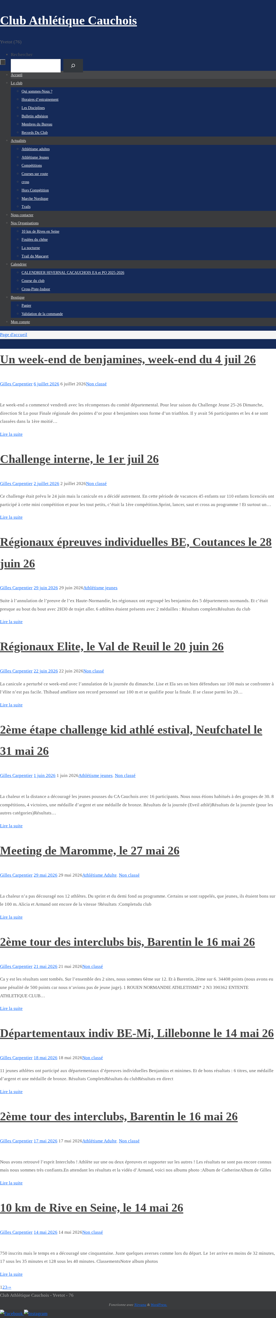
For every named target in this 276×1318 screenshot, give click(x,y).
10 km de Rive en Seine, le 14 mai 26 (91, 1207)
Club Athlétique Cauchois (68, 20)
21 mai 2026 (45, 966)
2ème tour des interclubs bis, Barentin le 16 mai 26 (127, 942)
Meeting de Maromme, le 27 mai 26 (90, 850)
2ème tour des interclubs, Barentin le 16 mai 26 (119, 1116)
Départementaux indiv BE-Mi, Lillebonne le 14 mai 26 (137, 1033)
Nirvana (140, 1305)
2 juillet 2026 (46, 483)
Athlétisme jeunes (100, 587)
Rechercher (22, 54)
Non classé (96, 383)
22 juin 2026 (46, 671)
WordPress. (159, 1305)
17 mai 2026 (45, 1140)
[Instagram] (35, 1313)
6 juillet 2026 (46, 383)
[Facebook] (12, 1313)
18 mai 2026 (45, 1057)
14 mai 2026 (45, 1232)
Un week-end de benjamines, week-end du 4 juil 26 (128, 359)
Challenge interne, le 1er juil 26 (79, 459)
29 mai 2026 (45, 875)
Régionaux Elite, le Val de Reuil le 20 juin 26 (112, 646)
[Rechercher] (73, 66)
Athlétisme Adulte (99, 875)
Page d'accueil (13, 334)
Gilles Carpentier (16, 383)
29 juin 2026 (46, 587)
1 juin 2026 (45, 775)
